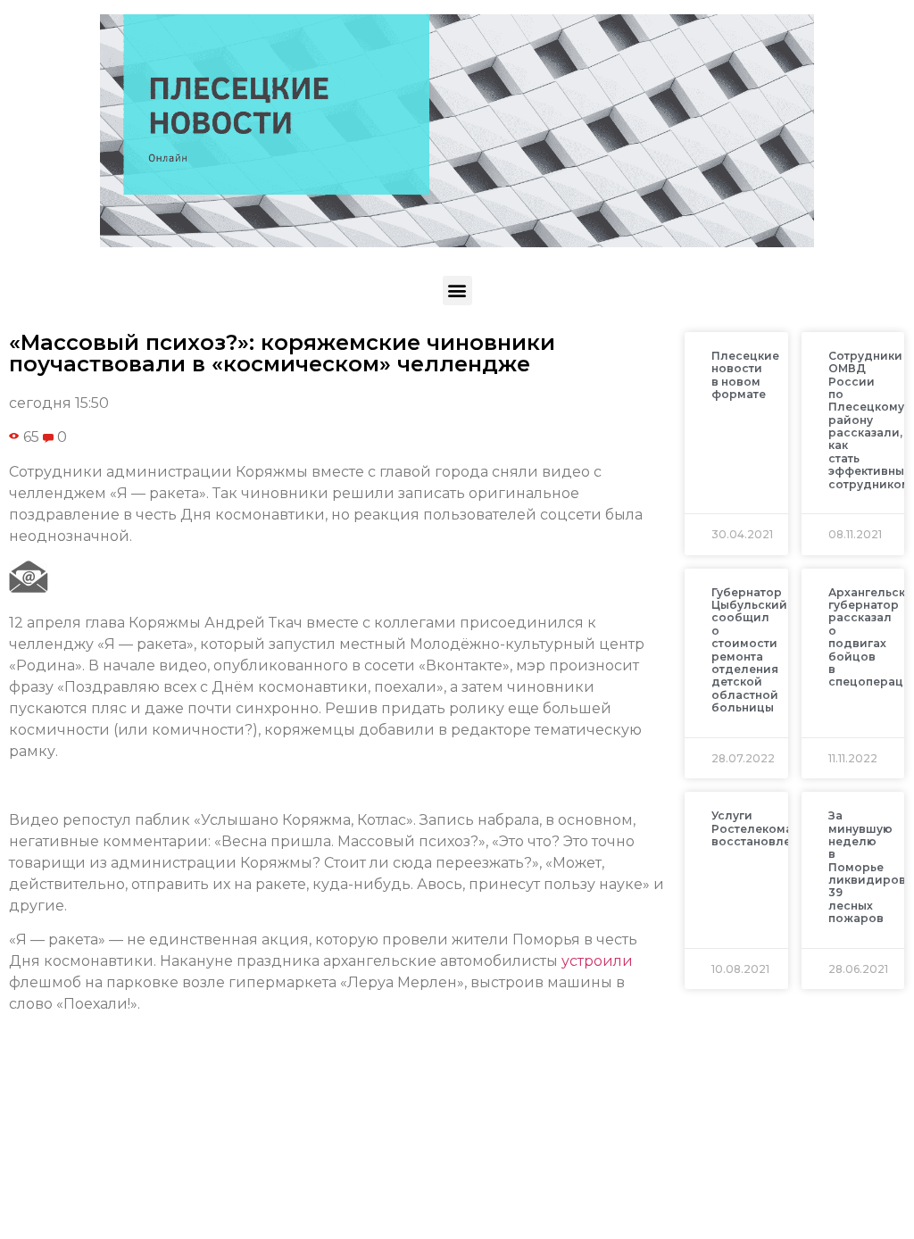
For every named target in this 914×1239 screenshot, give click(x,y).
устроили (597, 960)
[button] (457, 290)
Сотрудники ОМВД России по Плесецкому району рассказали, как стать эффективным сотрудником (870, 420)
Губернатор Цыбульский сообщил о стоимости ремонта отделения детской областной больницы (749, 650)
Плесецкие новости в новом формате (745, 375)
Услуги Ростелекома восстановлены (759, 828)
